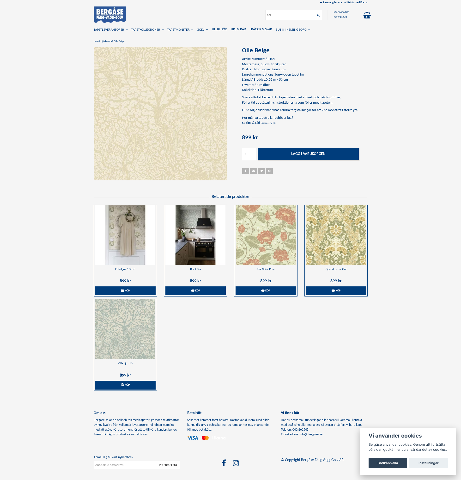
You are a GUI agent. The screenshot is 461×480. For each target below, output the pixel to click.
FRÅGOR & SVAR (261, 29)
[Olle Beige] (160, 113)
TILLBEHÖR (219, 29)
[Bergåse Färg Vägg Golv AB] (110, 14)
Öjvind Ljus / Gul (336, 269)
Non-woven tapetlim (289, 75)
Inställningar (429, 463)
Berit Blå (195, 269)
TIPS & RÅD (238, 29)
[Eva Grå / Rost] (265, 235)
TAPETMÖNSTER (179, 30)
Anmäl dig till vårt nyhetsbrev (113, 457)
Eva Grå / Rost (266, 269)
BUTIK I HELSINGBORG (292, 30)
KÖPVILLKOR (340, 17)
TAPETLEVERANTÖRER (110, 30)
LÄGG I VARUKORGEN (308, 154)
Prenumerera (168, 465)
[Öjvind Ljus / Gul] (336, 235)
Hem (96, 41)
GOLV (201, 30)
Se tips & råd (259, 123)
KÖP (127, 290)
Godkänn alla (387, 463)
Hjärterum (106, 41)
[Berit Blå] (195, 235)
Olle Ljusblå (125, 363)
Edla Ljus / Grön (125, 269)
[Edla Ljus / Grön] (125, 235)
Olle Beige (119, 41)
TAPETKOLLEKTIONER (146, 30)
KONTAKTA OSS (341, 12)
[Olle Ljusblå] (125, 329)
